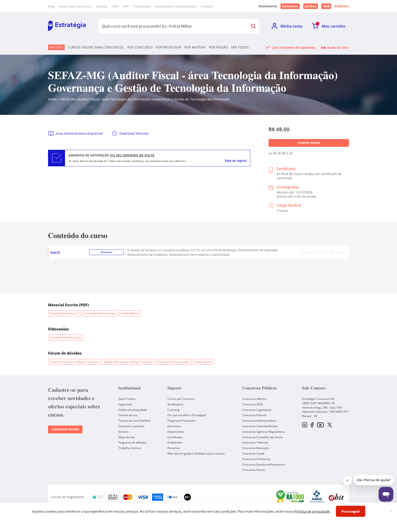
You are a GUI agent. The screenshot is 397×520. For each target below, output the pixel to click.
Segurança (125, 404)
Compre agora (309, 143)
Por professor (168, 47)
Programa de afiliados (132, 442)
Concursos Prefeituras (256, 459)
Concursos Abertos (254, 399)
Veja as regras (236, 160)
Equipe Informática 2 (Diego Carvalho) (128, 362)
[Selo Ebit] (336, 497)
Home (52, 99)
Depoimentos (176, 432)
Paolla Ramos (130, 313)
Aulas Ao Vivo (338, 47)
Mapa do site (126, 437)
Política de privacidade (132, 410)
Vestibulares (175, 404)
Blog (51, 6)
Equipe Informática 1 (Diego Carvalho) (74, 362)
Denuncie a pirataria (131, 426)
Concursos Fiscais (253, 470)
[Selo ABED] (317, 497)
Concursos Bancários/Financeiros (263, 464)
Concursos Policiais (254, 415)
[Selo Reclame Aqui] (290, 497)
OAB (326, 6)
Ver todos (240, 47)
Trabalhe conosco (129, 448)
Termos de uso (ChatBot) (134, 421)
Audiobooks (174, 442)
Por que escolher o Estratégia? (186, 415)
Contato (207, 6)
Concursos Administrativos (259, 421)
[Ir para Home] (67, 26)
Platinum (342, 6)
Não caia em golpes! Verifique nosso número (196, 453)
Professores (142, 6)
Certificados (175, 437)
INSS (115, 6)
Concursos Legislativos (256, 410)
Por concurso (140, 47)
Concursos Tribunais (255, 442)
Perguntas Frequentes (181, 421)
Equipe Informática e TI (64, 313)
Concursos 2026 (252, 404)
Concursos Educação (255, 448)
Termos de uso (127, 415)
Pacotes (56, 47)
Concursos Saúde (253, 453)
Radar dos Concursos (75, 6)
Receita (101, 6)
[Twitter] (329, 425)
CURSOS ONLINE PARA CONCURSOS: (96, 47)
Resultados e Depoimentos (175, 6)
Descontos (174, 426)
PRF (126, 6)
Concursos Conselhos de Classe (262, 437)
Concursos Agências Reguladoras (263, 432)
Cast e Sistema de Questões (293, 47)
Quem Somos (127, 399)
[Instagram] (304, 425)
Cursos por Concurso (180, 399)
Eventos (123, 432)
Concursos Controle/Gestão (260, 426)
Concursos (290, 6)
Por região (218, 47)
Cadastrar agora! (65, 429)
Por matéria (195, 47)
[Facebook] (312, 425)
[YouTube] (320, 425)
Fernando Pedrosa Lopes (100, 313)
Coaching (173, 410)
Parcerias (173, 448)
